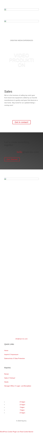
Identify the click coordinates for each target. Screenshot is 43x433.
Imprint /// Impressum (11, 354)
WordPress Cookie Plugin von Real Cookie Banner (16, 431)
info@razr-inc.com (21, 339)
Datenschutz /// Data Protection (14, 358)
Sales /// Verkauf (9, 378)
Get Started (12, 159)
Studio (6, 382)
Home (6, 350)
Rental (6, 374)
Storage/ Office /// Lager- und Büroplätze (17, 386)
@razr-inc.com (28, 151)
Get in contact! (21, 122)
